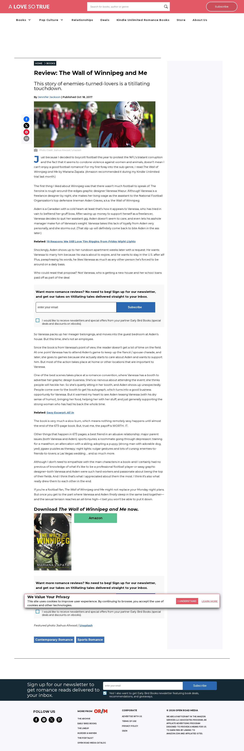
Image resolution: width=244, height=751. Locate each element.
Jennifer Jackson (49, 97)
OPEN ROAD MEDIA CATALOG (92, 743)
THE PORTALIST (85, 738)
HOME (38, 63)
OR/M (124, 731)
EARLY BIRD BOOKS (87, 723)
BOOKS (50, 63)
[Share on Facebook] (26, 119)
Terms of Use (129, 721)
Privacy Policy (130, 726)
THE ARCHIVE (84, 719)
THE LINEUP (83, 728)
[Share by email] (26, 138)
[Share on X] (26, 126)
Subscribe (221, 6)
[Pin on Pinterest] (26, 132)
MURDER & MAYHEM (87, 733)
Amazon (96, 518)
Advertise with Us (132, 716)
